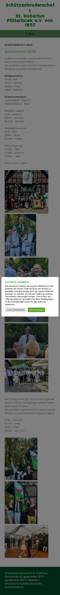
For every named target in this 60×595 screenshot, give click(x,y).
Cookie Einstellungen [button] (16, 310)
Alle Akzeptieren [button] (36, 310)
